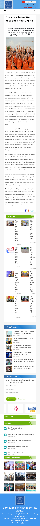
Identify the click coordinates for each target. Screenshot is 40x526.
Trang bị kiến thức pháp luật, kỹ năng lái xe (23, 339)
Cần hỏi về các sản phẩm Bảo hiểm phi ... (21, 440)
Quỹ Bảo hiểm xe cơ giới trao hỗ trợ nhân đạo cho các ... (17, 306)
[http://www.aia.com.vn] (11, 408)
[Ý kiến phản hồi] (32, 210)
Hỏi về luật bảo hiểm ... (15, 428)
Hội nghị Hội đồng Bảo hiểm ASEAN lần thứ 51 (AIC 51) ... (32, 281)
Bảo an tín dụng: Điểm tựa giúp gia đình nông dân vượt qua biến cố (23, 361)
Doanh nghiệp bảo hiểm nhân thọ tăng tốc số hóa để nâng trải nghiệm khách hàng (23, 368)
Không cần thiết (13, 393)
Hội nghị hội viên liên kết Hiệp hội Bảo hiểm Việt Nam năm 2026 (22, 347)
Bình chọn (11, 399)
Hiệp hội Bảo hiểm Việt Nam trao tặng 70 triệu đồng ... (31, 230)
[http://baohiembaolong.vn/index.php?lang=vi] (29, 408)
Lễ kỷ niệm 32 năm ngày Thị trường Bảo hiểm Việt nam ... (17, 281)
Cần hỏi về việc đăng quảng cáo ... (19, 446)
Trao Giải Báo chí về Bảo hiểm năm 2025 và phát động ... (16, 231)
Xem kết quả (21, 399)
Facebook (33, 5)
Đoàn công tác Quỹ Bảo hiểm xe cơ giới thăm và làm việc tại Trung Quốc (23, 333)
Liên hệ (26, 5)
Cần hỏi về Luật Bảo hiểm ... (16, 453)
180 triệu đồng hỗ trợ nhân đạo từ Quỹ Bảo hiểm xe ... (31, 305)
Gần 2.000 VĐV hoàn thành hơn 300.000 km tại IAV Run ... (32, 257)
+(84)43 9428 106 (30, 7)
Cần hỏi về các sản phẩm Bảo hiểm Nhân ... (21, 434)
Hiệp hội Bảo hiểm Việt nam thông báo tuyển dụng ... (17, 256)
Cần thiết (11, 389)
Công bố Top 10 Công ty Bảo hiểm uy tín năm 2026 (22, 353)
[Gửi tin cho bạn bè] (28, 210)
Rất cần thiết (12, 386)
